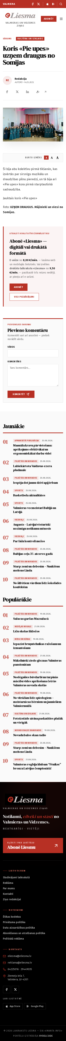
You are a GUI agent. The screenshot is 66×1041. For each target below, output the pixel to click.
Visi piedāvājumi (24, 297)
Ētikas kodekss (12, 916)
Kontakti (8, 893)
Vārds (11, 347)
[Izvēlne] (61, 19)
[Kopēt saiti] (45, 91)
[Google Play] (53, 4)
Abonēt (49, 19)
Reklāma (8, 883)
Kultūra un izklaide (30, 38)
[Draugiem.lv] (38, 92)
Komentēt (19, 394)
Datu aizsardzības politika (19, 927)
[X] (38, 4)
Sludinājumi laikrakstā (16, 877)
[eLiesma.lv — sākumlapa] (20, 15)
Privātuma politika (14, 922)
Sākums (7, 38)
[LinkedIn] (27, 92)
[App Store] (47, 4)
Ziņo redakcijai (12, 899)
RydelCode (46, 1036)
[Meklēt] (60, 4)
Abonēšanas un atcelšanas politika (24, 933)
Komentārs (14, 361)
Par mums (9, 888)
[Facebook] (32, 4)
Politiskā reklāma (13, 938)
